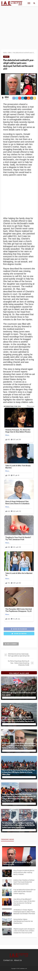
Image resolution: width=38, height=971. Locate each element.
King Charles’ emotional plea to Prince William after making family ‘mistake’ (23, 872)
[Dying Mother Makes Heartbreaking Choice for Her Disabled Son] (7, 922)
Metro (6, 56)
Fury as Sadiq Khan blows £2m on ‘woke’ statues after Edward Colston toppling (24, 891)
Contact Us (8, 960)
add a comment (12, 644)
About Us (18, 960)
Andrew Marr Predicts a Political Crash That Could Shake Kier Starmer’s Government (23, 882)
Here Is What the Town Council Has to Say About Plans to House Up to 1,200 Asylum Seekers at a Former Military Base (18, 772)
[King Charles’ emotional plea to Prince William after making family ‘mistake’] (7, 873)
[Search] (34, 3)
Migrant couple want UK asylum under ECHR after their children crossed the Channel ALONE (24, 930)
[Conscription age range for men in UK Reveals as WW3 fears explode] (19, 688)
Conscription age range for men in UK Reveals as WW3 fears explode (19, 693)
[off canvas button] (29, 3)
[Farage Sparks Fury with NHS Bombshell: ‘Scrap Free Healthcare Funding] (19, 856)
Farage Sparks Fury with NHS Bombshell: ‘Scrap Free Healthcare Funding (18, 863)
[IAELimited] (11, 3)
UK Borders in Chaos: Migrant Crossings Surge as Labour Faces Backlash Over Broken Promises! (24, 911)
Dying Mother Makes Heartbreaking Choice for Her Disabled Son (23, 921)
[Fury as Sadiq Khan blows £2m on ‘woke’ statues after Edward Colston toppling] (7, 892)
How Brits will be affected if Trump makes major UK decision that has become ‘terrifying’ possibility (24, 902)
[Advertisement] (19, 26)
